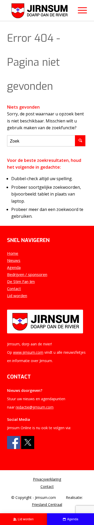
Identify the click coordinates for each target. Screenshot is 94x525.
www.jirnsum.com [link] (28, 352)
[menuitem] (47, 479)
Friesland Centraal (47, 504)
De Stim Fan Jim (21, 281)
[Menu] (80, 10)
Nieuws (13, 260)
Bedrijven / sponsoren (27, 274)
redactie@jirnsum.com (35, 407)
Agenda (14, 267)
